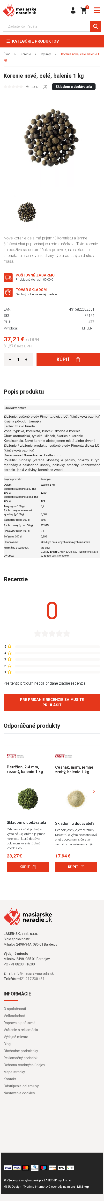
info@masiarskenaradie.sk (34, 973)
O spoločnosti (15, 1009)
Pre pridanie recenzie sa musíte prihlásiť (52, 702)
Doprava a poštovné (20, 1023)
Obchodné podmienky (21, 1051)
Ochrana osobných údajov (24, 1065)
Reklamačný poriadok (20, 1058)
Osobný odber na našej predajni (37, 294)
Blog (7, 1044)
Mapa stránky (14, 1072)
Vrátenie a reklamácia (21, 1030)
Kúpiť (64, 359)
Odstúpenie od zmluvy (21, 1086)
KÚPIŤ (25, 867)
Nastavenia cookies (19, 1093)
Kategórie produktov (34, 41)
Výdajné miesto (16, 1037)
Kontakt (10, 1079)
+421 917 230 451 (31, 979)
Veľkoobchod (14, 1016)
